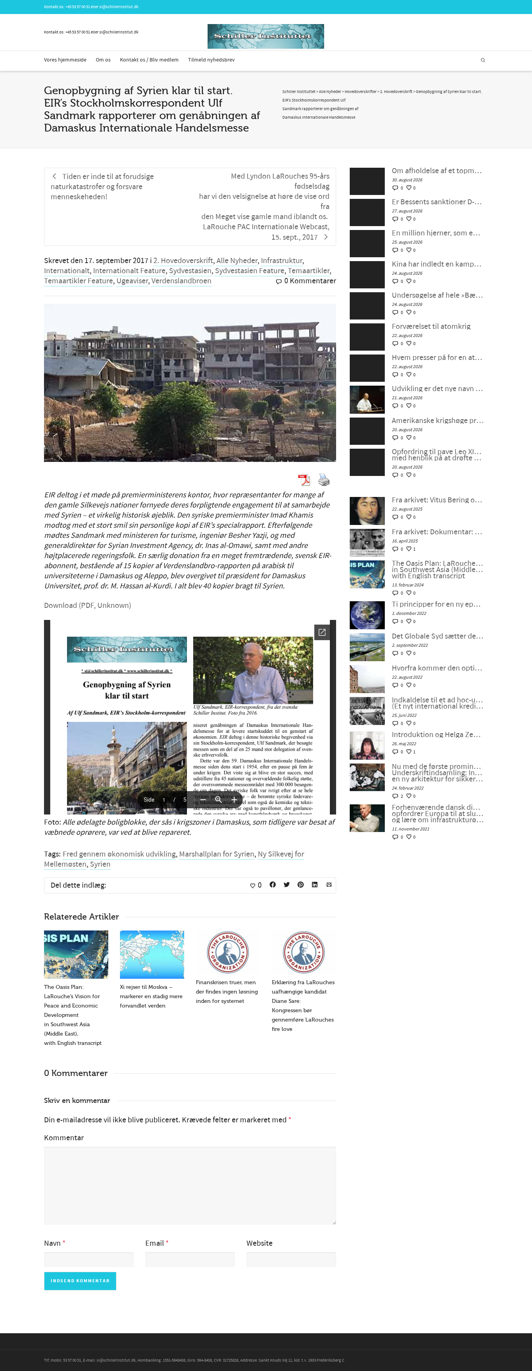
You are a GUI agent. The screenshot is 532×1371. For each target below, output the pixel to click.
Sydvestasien (190, 271)
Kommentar (64, 1138)
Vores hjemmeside (65, 59)
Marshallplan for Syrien (216, 854)
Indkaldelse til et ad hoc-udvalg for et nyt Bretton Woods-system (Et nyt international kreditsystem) (438, 703)
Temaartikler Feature (78, 281)
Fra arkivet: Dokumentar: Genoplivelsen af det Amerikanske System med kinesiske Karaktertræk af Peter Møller (438, 532)
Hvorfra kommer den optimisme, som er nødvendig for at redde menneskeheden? (438, 668)
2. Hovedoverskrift (183, 261)
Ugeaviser (132, 281)
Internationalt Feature (129, 271)
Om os (103, 59)
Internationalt (67, 271)
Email (154, 1243)
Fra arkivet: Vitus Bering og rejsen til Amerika (438, 500)
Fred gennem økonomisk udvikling (119, 854)
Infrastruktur (281, 261)
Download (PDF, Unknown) (87, 605)
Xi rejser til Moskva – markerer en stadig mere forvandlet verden (151, 996)
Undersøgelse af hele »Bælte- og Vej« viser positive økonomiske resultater (438, 295)
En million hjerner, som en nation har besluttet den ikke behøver (438, 233)
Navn (52, 1243)
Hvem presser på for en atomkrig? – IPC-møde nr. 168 (438, 358)
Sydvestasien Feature (249, 271)
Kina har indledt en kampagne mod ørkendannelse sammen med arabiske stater (438, 264)
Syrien (100, 864)
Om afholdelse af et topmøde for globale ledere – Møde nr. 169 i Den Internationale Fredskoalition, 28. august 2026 (438, 171)
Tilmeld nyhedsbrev (211, 59)
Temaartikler (308, 271)
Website (260, 1243)
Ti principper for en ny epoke (438, 604)
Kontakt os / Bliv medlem (149, 59)
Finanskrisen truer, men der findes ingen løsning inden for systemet (227, 992)
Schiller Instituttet (298, 92)
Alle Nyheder (237, 261)
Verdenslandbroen (181, 281)
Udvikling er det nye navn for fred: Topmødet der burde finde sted (438, 389)
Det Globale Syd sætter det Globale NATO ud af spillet (438, 636)
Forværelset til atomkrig (431, 326)
